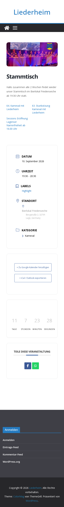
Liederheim (32, 12)
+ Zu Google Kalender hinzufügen (33, 267)
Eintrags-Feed (11, 447)
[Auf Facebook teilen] (27, 365)
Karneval (29, 235)
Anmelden (9, 440)
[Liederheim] (7, 28)
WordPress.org (11, 461)
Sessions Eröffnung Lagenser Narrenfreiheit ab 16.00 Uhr (17, 123)
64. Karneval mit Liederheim (15, 107)
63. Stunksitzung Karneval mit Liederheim (41, 109)
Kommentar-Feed (13, 454)
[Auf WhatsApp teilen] (35, 365)
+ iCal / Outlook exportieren (32, 278)
